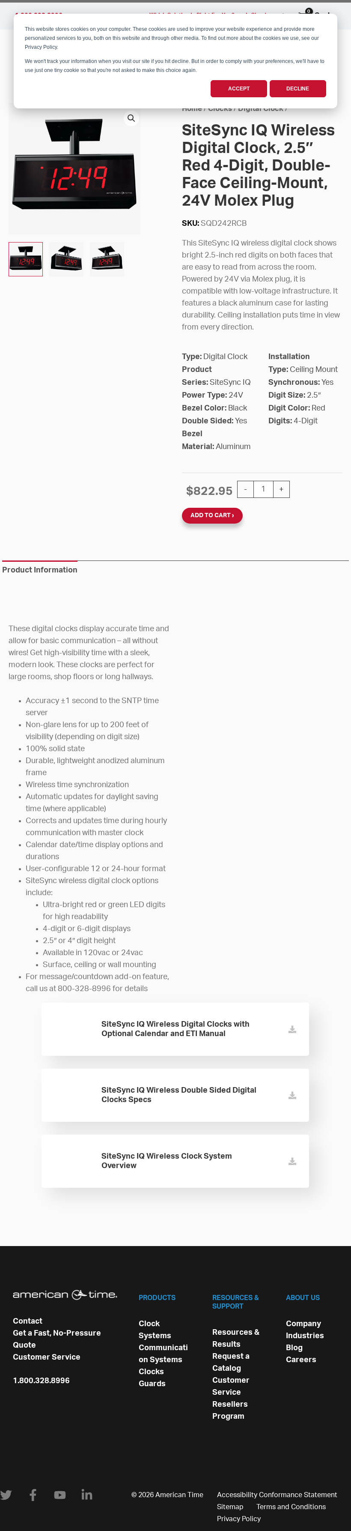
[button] (131, 118)
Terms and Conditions (291, 1507)
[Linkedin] (87, 1495)
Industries (305, 1336)
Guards (152, 1384)
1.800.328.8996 (41, 1381)
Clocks (220, 108)
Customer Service (46, 1357)
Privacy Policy (239, 1519)
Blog (294, 1348)
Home (192, 108)
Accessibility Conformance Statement (277, 1495)
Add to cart (210, 515)
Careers (301, 1360)
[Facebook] (33, 1495)
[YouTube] (60, 1495)
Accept (239, 89)
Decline (297, 89)
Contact (27, 1321)
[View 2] (26, 259)
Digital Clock (260, 108)
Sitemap (230, 1507)
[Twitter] (6, 1495)
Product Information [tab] (39, 570)
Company (303, 1324)
